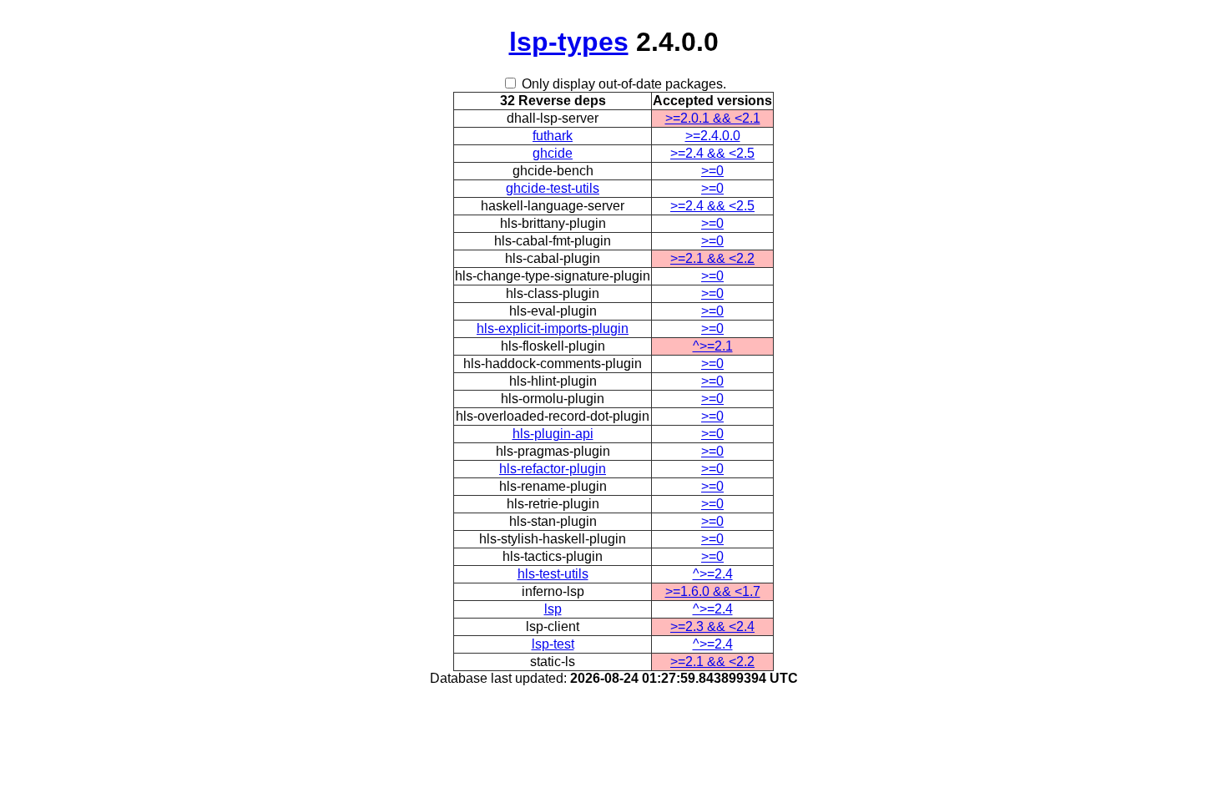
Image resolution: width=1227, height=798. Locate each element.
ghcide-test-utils (552, 188)
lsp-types (569, 42)
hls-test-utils (553, 574)
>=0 (712, 171)
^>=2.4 (713, 574)
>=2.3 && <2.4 (712, 626)
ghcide (553, 153)
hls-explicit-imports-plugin (553, 328)
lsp (553, 609)
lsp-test (553, 644)
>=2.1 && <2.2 (712, 258)
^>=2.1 (713, 346)
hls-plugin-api (553, 434)
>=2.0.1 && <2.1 (712, 118)
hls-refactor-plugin (552, 469)
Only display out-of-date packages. (624, 84)
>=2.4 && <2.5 (712, 153)
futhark (553, 136)
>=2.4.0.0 (712, 136)
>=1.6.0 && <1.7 (712, 591)
